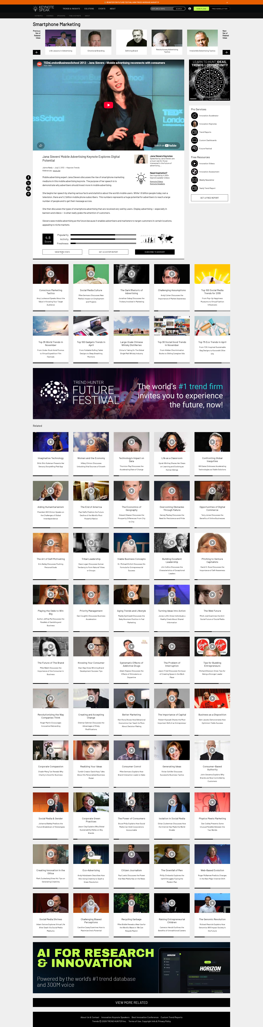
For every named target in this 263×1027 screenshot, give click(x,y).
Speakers (61, 16)
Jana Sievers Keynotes (161, 156)
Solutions (89, 9)
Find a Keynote (75, 16)
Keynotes (39, 16)
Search (179, 9)
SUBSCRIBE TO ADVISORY (155, 252)
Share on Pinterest (28, 194)
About (113, 9)
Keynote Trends (73, 167)
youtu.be (56, 170)
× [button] (227, 2)
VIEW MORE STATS (62, 252)
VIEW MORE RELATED (131, 1002)
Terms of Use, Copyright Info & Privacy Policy (149, 1021)
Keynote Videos (156, 181)
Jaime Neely (47, 167)
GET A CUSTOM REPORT (108, 252)
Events (101, 9)
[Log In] (189, 8)
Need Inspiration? (158, 172)
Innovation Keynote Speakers (115, 1017)
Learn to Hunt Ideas (209, 80)
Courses (49, 16)
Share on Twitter (28, 183)
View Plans (201, 9)
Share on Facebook (28, 177)
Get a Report (209, 198)
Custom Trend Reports (171, 1017)
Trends (95, 1021)
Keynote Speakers (157, 184)
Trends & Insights (71, 9)
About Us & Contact (90, 1017)
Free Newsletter (219, 9)
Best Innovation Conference (145, 1017)
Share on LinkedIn (28, 188)
